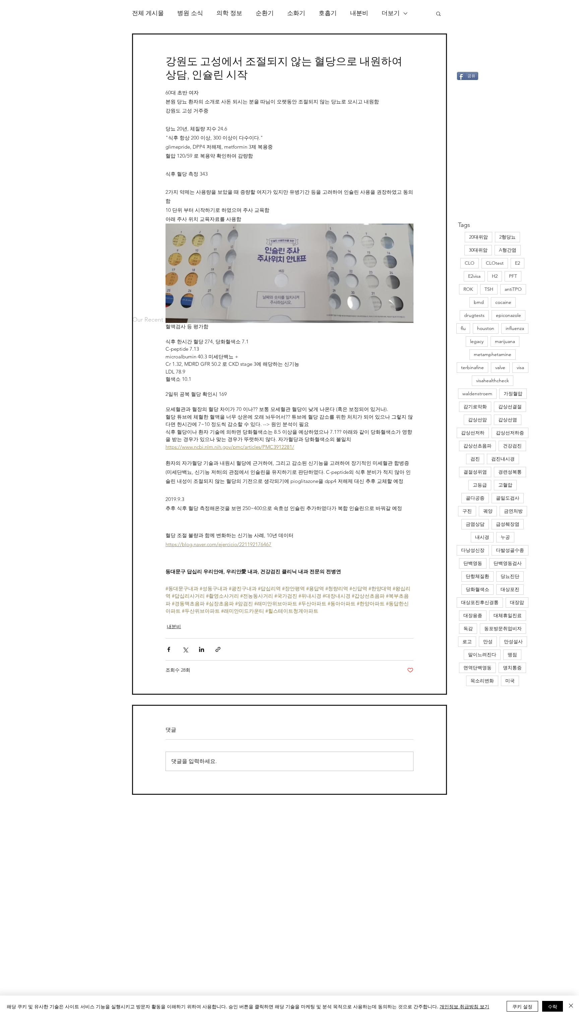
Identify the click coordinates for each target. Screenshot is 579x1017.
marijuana (505, 341)
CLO (469, 263)
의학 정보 (229, 13)
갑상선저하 (473, 433)
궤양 (488, 511)
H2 (495, 276)
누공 (505, 537)
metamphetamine (492, 354)
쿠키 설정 (522, 1006)
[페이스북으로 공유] (169, 649)
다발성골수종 (510, 550)
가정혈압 (513, 394)
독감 (468, 628)
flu (463, 328)
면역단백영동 (477, 668)
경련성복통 (510, 472)
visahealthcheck (492, 380)
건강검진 (512, 446)
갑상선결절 (510, 407)
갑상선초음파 (477, 446)
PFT (513, 276)
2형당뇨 (507, 237)
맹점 (512, 655)
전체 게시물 (148, 13)
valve (500, 367)
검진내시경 (503, 459)
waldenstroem (477, 394)
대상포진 (510, 589)
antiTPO (513, 289)
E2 (517, 263)
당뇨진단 (510, 576)
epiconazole (508, 315)
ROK (468, 289)
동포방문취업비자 (503, 628)
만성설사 (513, 642)
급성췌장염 (507, 524)
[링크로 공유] (218, 649)
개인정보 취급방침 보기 (464, 1006)
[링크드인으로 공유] (201, 649)
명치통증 (512, 668)
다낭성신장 (473, 550)
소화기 (296, 13)
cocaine (503, 302)
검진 (475, 459)
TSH (489, 289)
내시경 (482, 537)
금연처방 (513, 511)
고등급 (480, 485)
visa (520, 367)
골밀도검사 (507, 498)
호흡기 (328, 13)
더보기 (391, 13)
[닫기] (571, 1006)
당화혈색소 (477, 589)
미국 (510, 681)
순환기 (265, 13)
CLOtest (495, 263)
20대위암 (478, 237)
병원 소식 (190, 13)
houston (485, 328)
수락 (552, 1006)
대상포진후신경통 (480, 602)
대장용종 (472, 615)
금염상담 (475, 524)
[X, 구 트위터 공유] (185, 649)
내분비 (359, 13)
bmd (479, 302)
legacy (477, 341)
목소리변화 (482, 681)
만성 (488, 642)
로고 (467, 642)
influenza (515, 328)
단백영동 (472, 563)
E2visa (474, 276)
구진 (467, 511)
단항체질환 (477, 576)
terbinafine (472, 367)
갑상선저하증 (510, 433)
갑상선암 (477, 420)
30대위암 (478, 250)
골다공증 (475, 498)
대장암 (517, 602)
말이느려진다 (482, 655)
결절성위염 (475, 472)
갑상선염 (507, 420)
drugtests (474, 315)
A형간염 (507, 250)
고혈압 (505, 485)
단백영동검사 (508, 563)
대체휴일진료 (508, 615)
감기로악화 (475, 407)
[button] (438, 13)
